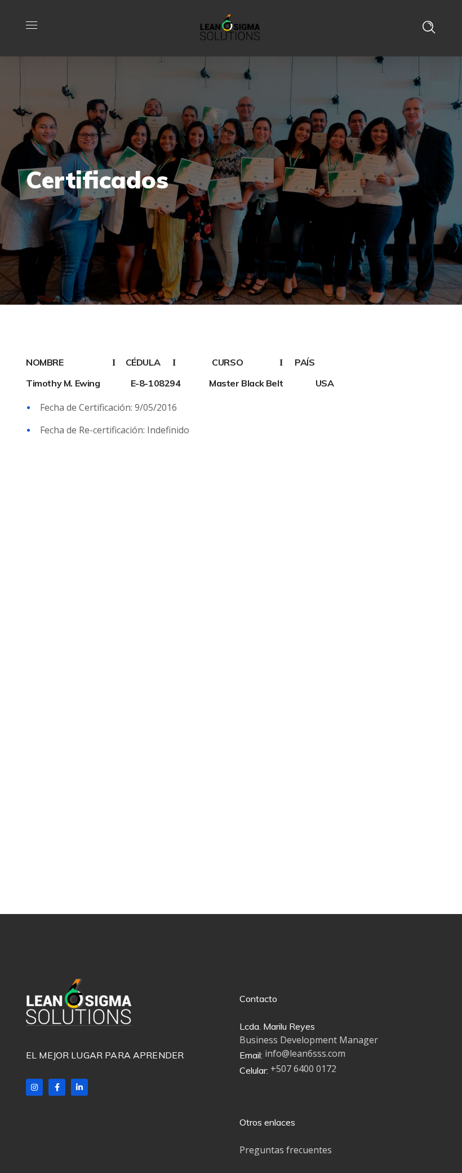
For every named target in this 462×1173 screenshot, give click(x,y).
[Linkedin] (79, 1087)
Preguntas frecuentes (285, 1150)
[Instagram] (34, 1087)
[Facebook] (56, 1087)
